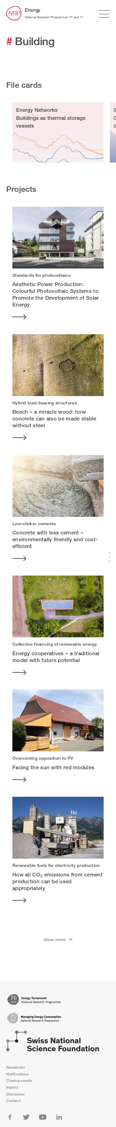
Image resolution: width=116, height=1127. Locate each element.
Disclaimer (15, 1094)
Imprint (12, 1087)
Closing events (19, 1080)
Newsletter (15, 1067)
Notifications (17, 1074)
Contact (13, 1100)
